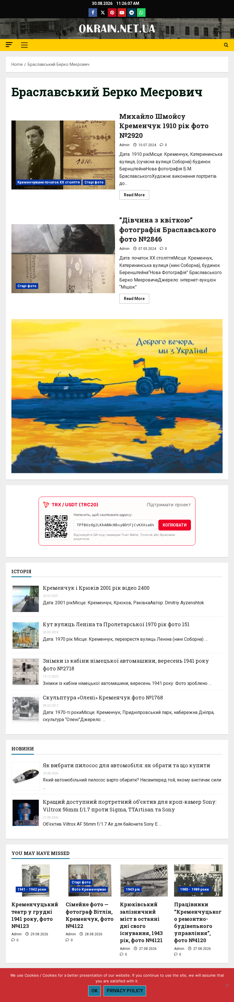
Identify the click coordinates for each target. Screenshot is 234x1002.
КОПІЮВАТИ (175, 525)
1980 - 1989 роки (194, 889)
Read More (136, 196)
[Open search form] (226, 45)
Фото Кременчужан (89, 889)
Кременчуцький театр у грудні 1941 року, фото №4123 (34, 915)
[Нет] (227, 985)
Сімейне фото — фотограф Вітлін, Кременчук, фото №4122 (90, 915)
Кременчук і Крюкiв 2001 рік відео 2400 (96, 587)
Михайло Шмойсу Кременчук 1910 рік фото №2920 (63, 155)
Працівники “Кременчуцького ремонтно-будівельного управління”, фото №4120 (197, 922)
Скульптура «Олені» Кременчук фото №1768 (103, 697)
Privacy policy (125, 990)
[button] (9, 44)
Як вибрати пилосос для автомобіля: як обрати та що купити (126, 765)
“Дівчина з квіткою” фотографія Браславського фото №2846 (63, 258)
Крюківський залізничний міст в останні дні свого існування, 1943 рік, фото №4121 (141, 922)
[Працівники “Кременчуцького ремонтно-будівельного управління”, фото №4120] (198, 880)
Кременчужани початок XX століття (48, 182)
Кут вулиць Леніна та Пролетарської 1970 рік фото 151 (116, 624)
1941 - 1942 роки (31, 889)
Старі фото (94, 182)
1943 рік (133, 889)
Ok (94, 990)
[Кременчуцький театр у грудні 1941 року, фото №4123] (35, 880)
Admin (124, 145)
